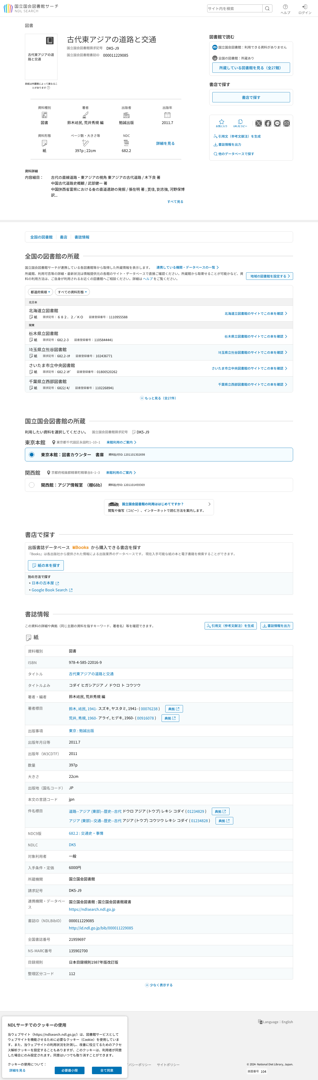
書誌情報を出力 (229, 144)
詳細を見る (165, 143)
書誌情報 (81, 237)
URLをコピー (240, 126)
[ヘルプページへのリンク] (48, 86)
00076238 (149, 708)
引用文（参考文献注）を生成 (239, 136)
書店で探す (251, 97)
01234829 (195, 811)
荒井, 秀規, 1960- (83, 718)
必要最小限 (69, 1070)
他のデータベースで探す (236, 153)
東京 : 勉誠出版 (81, 730)
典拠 (171, 708)
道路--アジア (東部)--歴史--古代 (95, 811)
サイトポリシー (168, 1064)
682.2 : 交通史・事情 (86, 833)
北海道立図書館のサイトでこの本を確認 (254, 313)
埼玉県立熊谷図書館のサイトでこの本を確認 (250, 352)
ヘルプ (285, 12)
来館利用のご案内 (120, 442)
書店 (63, 237)
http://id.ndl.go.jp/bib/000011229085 (101, 928)
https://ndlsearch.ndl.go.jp (92, 909)
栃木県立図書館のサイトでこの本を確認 (254, 336)
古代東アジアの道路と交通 (91, 673)
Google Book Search (50, 589)
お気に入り (221, 126)
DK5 (72, 844)
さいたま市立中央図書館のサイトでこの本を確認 (247, 368)
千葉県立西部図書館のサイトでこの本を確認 (250, 384)
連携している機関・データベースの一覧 (185, 267)
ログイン (304, 12)
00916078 (145, 718)
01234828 (199, 820)
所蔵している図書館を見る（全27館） (251, 67)
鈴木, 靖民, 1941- (83, 708)
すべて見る (175, 201)
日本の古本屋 (43, 582)
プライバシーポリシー (135, 1064)
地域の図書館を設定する (268, 276)
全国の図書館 (41, 237)
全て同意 (106, 1070)
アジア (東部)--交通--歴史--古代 (95, 820)
